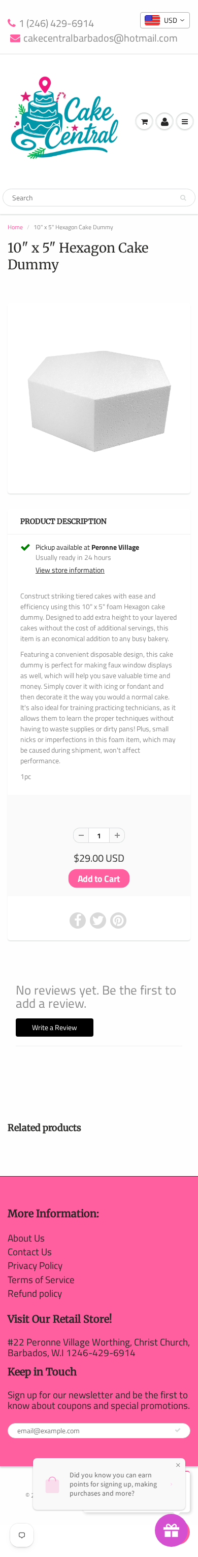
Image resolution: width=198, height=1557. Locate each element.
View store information (70, 570)
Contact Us (30, 1251)
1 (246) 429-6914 (56, 23)
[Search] (183, 198)
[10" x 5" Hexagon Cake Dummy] (99, 397)
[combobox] (165, 20)
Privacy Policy (35, 1265)
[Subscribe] (177, 1430)
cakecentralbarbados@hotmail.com (100, 38)
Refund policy (35, 1293)
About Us (26, 1237)
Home (15, 227)
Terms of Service (41, 1279)
